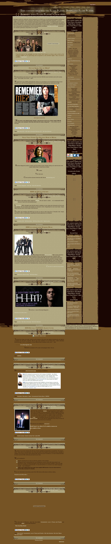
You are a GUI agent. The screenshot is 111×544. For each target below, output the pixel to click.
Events (69, 117)
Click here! (46, 423)
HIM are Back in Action (39, 192)
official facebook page (31, 370)
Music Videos (71, 119)
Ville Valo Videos (18, 534)
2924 (68, 246)
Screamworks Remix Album (38, 396)
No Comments (39, 65)
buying (44, 411)
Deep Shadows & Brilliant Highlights (74, 92)
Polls (69, 81)
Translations (73, 66)
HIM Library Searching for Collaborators (39, 442)
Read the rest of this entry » (20, 312)
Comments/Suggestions (74, 129)
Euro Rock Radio (72, 111)
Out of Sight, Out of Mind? (39, 68)
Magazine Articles (57, 141)
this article (18, 205)
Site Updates (74, 132)
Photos (76, 73)
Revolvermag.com (50, 177)
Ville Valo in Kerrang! (26, 321)
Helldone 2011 (20, 221)
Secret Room (71, 73)
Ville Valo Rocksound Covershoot (72, 303)
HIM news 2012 (21, 131)
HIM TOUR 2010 (72, 36)
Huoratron (19, 396)
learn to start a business (73, 273)
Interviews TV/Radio (48, 488)
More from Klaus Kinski (20, 525)
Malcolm (69, 268)
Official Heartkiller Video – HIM (39, 52)
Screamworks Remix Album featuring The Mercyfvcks (39, 362)
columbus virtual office (72, 283)
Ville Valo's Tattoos (54, 490)
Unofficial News (76, 42)
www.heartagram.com (26, 344)
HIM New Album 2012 (38, 221)
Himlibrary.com (71, 125)
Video (62, 488)
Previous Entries (39, 540)
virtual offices (70, 264)
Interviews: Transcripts (73, 51)
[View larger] (36, 115)
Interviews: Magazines (53, 72)
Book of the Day (73, 74)
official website (48, 254)
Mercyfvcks (25, 396)
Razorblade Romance (74, 94)
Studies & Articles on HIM (73, 113)
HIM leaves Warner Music (23, 274)
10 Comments (39, 189)
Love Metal (74, 90)
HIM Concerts (71, 33)
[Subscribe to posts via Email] (71, 156)
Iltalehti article (47, 221)
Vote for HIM (75, 102)
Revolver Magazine (21, 185)
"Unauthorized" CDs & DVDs (74, 108)
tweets (16, 202)
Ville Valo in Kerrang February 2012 (33, 131)
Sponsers (74, 131)
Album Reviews (71, 87)
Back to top (61, 541)
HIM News (46, 32)
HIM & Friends (73, 71)
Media (60, 72)
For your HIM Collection (73, 106)
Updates (70, 115)
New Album (58, 195)
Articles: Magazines (48, 195)
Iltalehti (37, 200)
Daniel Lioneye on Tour (39, 402)
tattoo (23, 523)
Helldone (70, 58)
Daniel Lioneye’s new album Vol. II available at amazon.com (43, 426)
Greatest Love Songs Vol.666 (74, 96)
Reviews (70, 121)
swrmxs (19, 321)
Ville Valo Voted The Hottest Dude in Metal (39, 137)
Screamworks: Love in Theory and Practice (51, 522)
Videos (44, 490)
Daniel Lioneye (47, 406)
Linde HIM (37, 435)
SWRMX (19, 355)
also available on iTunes (35, 428)
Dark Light (74, 89)
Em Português (71, 123)
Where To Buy (71, 40)
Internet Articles (73, 56)
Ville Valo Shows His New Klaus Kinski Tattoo (39, 486)
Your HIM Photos (73, 69)
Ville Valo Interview (46, 131)
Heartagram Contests (73, 83)
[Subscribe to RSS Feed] (68, 156)
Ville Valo (29, 185)
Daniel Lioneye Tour (29, 435)
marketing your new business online (72, 278)
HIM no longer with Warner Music (39, 227)
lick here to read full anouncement (55, 266)
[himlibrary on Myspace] (77, 156)
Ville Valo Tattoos (58, 533)
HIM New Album (28, 221)
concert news (72, 34)
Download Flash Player (79, 10)
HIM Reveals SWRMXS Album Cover (39, 328)
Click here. (59, 14)
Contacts (74, 134)
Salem (29, 396)
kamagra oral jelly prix (53, 26)
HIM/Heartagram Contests (74, 79)
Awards (69, 102)
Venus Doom (74, 88)
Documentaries (73, 55)
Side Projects (53, 406)
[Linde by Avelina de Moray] (21, 420)
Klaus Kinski (20, 533)
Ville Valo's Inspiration (73, 104)
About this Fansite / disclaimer (74, 127)
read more (24, 57)
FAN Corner (70, 64)
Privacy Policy (74, 130)
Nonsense (73, 70)
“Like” (34, 417)
